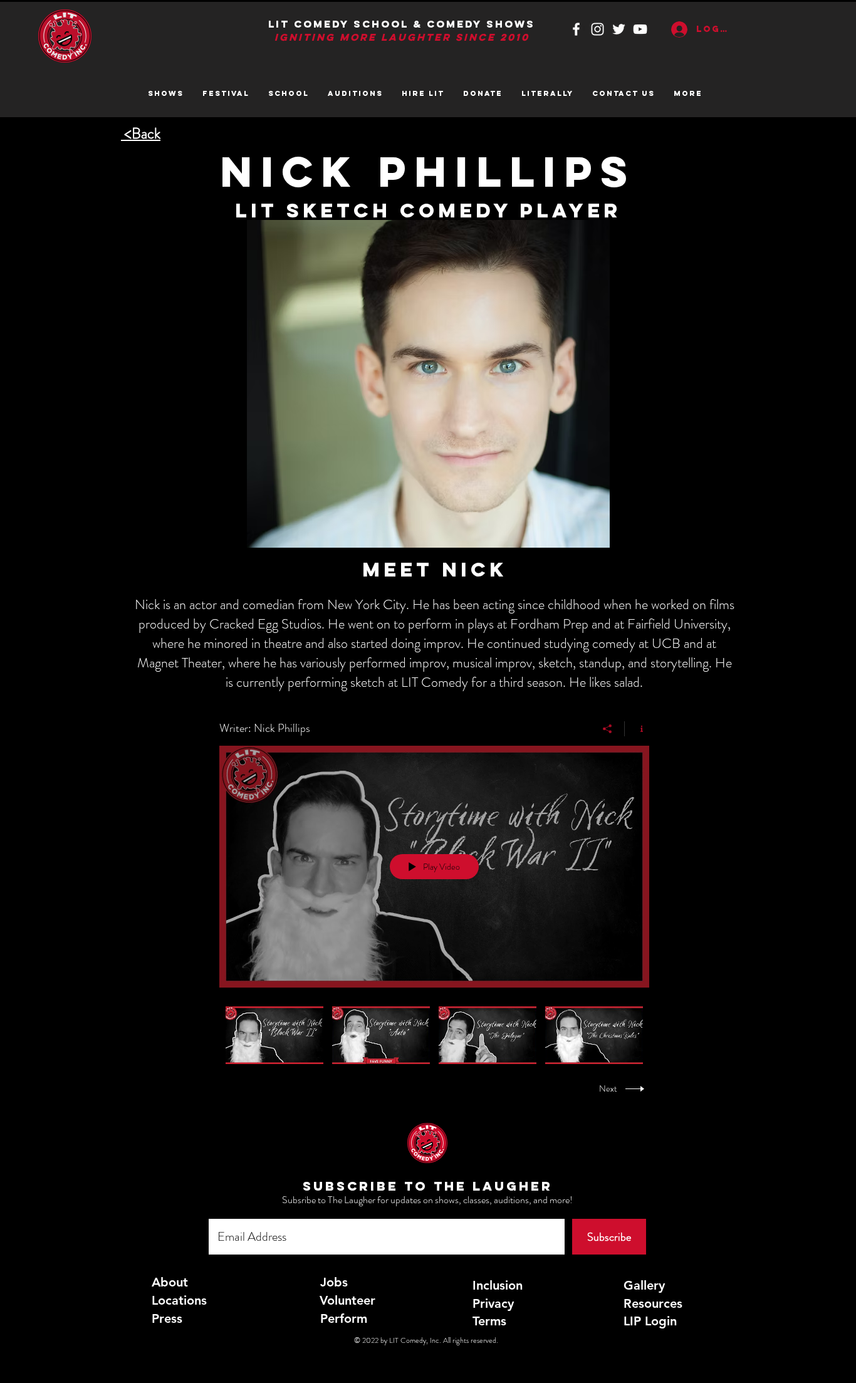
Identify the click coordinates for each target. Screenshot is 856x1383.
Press (167, 1318)
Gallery (644, 1285)
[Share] (607, 728)
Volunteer (347, 1300)
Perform (343, 1318)
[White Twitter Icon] (618, 29)
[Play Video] (275, 1035)
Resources (653, 1303)
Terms (489, 1320)
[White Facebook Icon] (576, 29)
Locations (179, 1300)
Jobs (334, 1282)
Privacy (493, 1303)
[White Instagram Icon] (597, 29)
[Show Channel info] (637, 728)
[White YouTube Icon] (640, 29)
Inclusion (497, 1285)
